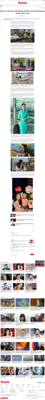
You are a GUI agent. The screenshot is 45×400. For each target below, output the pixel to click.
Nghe (1, 21)
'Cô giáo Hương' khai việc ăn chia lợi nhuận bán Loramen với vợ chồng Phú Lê (22, 323)
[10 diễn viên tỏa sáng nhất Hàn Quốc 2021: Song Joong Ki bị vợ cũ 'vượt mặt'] (13, 215)
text (39, 8)
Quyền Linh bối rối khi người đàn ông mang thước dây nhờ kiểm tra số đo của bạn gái (24, 220)
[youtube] (31, 392)
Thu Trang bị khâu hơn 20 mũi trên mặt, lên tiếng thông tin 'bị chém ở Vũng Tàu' (30, 291)
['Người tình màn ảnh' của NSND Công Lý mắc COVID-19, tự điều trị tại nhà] (13, 224)
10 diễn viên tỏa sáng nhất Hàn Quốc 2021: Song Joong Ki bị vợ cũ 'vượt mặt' (25, 215)
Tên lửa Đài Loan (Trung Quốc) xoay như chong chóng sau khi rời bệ (17, 362)
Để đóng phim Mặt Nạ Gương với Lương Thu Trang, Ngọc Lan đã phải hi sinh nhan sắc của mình (23, 247)
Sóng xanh (8, 5)
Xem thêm (43, 5)
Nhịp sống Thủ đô (13, 388)
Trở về (1, 29)
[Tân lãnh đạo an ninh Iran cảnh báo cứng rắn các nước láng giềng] (39, 358)
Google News (44, 8)
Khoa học (37, 5)
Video (41, 5)
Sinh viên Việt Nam (24, 0)
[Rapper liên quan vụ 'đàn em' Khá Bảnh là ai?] (37, 317)
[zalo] (35, 392)
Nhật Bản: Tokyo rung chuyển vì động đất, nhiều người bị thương (5, 362)
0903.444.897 (21, 391)
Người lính (26, 5)
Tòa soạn (33, 0)
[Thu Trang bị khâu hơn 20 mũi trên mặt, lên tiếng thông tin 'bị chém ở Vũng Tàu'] (31, 286)
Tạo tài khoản (16, 250)
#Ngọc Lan (29, 235)
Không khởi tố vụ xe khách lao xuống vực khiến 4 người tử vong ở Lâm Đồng (7, 323)
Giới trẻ (18, 5)
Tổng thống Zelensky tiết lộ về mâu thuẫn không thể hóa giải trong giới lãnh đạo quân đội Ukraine (8, 352)
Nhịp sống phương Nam (19, 388)
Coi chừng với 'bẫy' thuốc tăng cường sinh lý (6, 376)
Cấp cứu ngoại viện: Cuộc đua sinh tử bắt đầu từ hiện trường (22, 376)
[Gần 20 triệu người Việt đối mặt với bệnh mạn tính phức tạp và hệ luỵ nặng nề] (37, 371)
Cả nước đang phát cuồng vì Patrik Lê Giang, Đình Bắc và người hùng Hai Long (6, 291)
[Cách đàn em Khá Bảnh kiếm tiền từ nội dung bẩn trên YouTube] (31, 266)
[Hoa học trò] (43, 382)
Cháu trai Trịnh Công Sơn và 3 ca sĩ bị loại (30, 281)
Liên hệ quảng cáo (12, 390)
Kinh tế (5, 5)
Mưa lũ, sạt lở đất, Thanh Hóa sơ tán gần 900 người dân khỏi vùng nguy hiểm (7, 308)
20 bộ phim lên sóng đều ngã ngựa (7, 337)
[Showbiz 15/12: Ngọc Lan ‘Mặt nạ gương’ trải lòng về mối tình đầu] (31, 241)
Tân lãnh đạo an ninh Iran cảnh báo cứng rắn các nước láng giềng (39, 362)
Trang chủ (1, 5)
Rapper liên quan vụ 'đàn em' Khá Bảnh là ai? (36, 323)
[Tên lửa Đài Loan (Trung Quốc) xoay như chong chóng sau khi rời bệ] (17, 358)
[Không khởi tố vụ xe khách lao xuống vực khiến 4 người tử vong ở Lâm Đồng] (8, 317)
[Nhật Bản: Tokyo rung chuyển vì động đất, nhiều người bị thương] (6, 358)
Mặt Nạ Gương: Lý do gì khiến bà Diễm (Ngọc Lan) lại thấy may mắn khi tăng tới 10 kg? (22, 244)
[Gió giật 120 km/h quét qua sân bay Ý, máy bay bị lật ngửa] (28, 358)
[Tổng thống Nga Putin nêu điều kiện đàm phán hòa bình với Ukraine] (37, 346)
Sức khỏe (13, 5)
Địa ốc (10, 5)
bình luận (42, 8)
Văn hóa (30, 5)
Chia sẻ (1, 23)
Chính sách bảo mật (42, 390)
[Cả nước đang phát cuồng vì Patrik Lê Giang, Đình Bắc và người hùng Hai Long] (6, 286)
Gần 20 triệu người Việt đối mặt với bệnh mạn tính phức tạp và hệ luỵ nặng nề (37, 377)
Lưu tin (1, 25)
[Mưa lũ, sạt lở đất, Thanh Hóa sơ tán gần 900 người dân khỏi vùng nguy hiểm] (8, 302)
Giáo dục (34, 5)
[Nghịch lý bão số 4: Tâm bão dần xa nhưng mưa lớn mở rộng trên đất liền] (22, 302)
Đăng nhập (12, 250)
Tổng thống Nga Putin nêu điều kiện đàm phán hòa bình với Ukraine (36, 352)
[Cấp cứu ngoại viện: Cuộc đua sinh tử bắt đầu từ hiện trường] (22, 371)
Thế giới (15, 5)
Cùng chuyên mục (4, 262)
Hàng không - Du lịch (3, 388)
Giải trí (32, 5)
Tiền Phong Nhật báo (18, 0)
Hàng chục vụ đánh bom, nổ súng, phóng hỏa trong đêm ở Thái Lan (22, 352)
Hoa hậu (39, 5)
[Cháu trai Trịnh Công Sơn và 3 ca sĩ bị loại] (31, 277)
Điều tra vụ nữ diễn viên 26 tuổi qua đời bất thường (6, 281)
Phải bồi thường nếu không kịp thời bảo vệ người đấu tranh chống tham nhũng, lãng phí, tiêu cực (37, 308)
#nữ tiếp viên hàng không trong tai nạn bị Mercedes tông (19, 235)
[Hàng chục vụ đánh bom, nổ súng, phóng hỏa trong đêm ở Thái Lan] (22, 346)
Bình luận (1, 27)
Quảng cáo (36, 0)
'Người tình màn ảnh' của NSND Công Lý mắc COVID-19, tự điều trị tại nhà (24, 224)
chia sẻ (37, 8)
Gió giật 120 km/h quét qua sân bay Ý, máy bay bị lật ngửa (27, 362)
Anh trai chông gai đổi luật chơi (17, 281)
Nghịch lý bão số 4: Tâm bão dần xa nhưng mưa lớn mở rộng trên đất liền (22, 308)
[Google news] (37, 392)
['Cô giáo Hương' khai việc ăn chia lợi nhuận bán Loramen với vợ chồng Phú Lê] (22, 317)
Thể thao (23, 5)
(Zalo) (15, 391)
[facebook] (42, 0)
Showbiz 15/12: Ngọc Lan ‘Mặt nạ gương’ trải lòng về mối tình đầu (19, 241)
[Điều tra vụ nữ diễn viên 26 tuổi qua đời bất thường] (6, 277)
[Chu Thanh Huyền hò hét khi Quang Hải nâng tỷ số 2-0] (18, 286)
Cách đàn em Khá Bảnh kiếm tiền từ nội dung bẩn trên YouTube (30, 271)
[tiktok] (33, 392)
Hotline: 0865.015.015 (12, 0)
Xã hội (3, 5)
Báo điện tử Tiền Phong (22, 3)
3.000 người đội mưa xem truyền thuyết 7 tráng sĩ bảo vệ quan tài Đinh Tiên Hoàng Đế (6, 272)
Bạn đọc (38, 387)
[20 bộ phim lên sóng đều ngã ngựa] (18, 266)
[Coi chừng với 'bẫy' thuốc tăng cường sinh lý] (8, 371)
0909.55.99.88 (12, 391)
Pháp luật (20, 5)
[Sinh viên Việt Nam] (39, 382)
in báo (40, 8)
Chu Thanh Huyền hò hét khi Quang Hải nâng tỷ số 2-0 (18, 291)
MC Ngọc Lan (17, 24)
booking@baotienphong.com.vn (14, 392)
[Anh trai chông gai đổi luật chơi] (18, 277)
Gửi (32, 254)
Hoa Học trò (29, 0)
